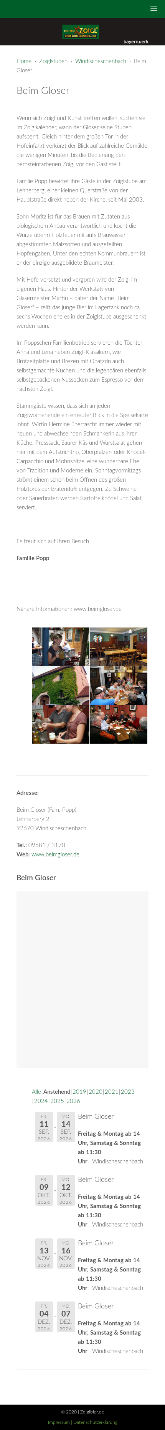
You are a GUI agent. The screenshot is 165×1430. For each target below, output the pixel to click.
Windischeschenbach (100, 61)
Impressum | (60, 1422)
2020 (95, 1092)
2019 (79, 1092)
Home (23, 61)
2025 (57, 1101)
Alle (36, 1092)
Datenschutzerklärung (95, 1422)
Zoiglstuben (53, 61)
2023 (128, 1092)
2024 (41, 1101)
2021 (112, 1092)
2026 (73, 1101)
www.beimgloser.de (55, 855)
